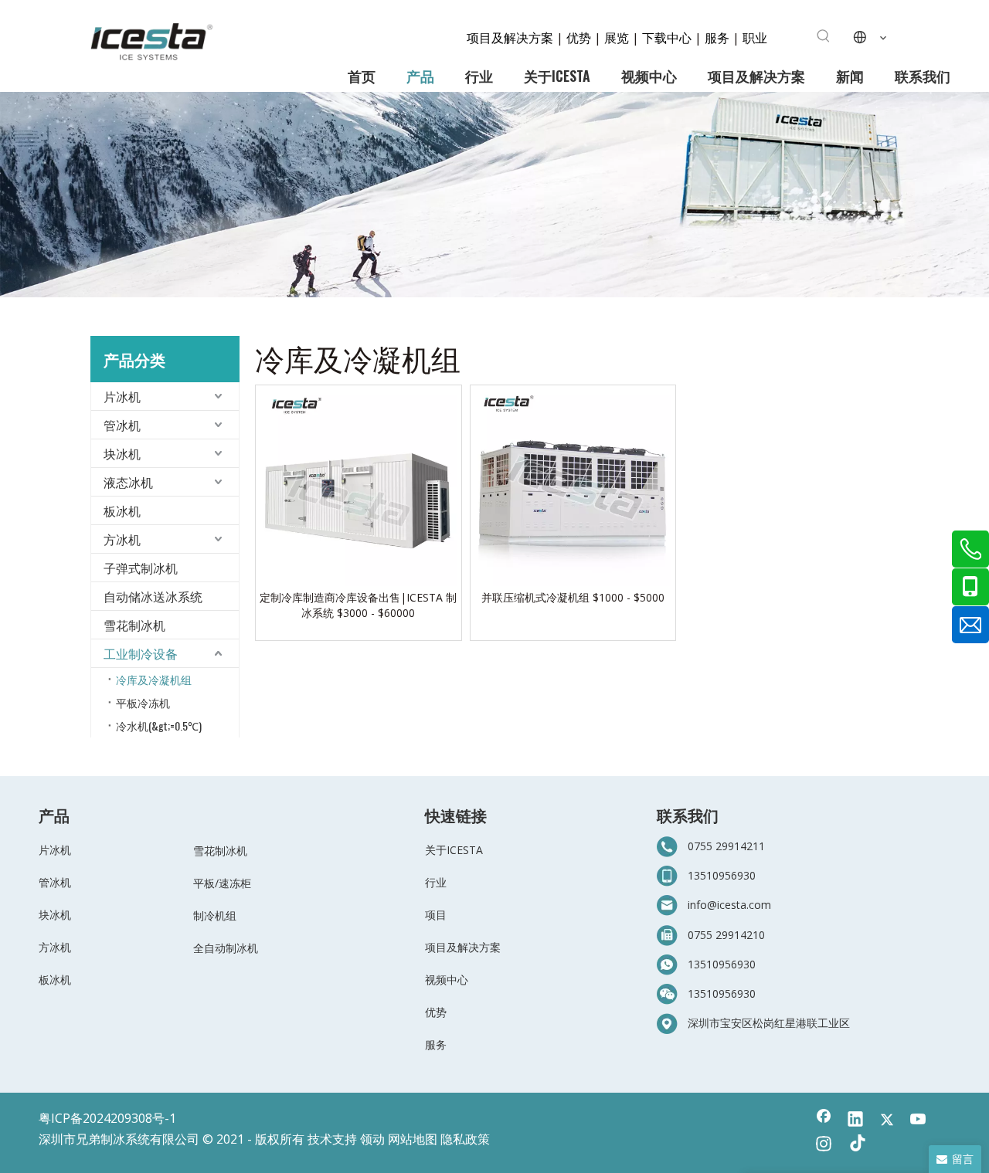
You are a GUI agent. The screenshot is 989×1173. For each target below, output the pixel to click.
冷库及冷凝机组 (154, 679)
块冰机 (122, 453)
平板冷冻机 (143, 702)
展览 (616, 37)
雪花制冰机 (134, 624)
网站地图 (412, 1139)
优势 (578, 37)
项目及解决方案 (511, 37)
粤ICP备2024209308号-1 (107, 1118)
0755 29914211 (726, 846)
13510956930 (722, 875)
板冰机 (122, 510)
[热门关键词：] (824, 36)
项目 (436, 914)
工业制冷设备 (141, 653)
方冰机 (122, 539)
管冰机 (122, 424)
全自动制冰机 (225, 948)
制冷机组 (214, 915)
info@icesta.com (729, 904)
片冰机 (122, 396)
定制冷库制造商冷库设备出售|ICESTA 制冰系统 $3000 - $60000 (358, 605)
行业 (436, 882)
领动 (372, 1139)
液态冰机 (128, 482)
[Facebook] (823, 1120)
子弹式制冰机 (141, 567)
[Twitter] (887, 1120)
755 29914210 (729, 934)
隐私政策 (465, 1139)
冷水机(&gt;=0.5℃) (159, 725)
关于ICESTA (454, 849)
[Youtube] (918, 1120)
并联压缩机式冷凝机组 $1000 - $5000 (572, 597)
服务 (718, 37)
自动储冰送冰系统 (153, 596)
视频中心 (446, 979)
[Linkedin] (855, 1120)
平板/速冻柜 (222, 883)
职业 (755, 37)
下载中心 (667, 37)
